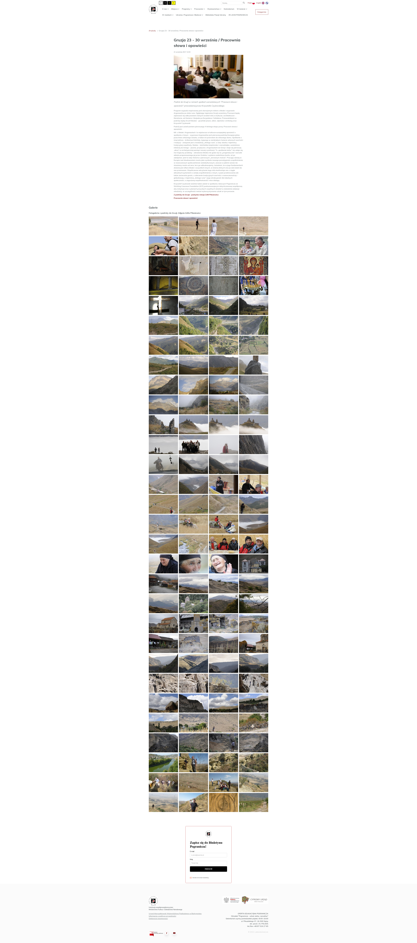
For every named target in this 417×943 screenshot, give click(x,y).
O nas (164, 9)
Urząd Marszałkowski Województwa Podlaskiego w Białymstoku (175, 913)
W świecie (241, 9)
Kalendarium (229, 9)
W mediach (167, 15)
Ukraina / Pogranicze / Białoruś (188, 15)
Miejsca (174, 9)
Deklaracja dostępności (158, 918)
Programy (186, 9)
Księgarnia (261, 12)
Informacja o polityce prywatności (162, 916)
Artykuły (152, 31)
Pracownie (198, 9)
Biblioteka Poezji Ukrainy (216, 15)
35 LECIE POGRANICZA (238, 15)
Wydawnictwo (213, 9)
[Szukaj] (244, 3)
